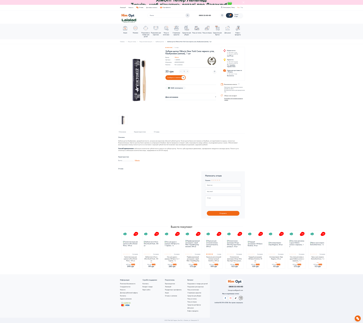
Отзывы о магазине (171, 296)
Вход (233, 7)
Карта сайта (146, 290)
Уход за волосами (193, 290)
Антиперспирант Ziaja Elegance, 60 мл (276, 258)
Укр (242, 7)
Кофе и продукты (192, 311)
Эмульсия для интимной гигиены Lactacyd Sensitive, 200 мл (213, 259)
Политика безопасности (127, 284)
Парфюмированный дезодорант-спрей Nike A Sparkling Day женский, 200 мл (193, 259)
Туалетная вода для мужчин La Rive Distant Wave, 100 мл (130, 259)
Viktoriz (177, 57)
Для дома (190, 308)
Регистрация (226, 7)
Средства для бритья (194, 305)
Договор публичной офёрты (129, 293)
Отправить (223, 213)
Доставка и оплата (151, 7)
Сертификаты (167, 7)
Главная (122, 41)
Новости (131, 7)
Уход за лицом (192, 302)
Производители (170, 284)
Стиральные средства (194, 293)
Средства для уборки (194, 296)
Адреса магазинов (126, 299)
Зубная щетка (160, 41)
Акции (167, 293)
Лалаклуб (123, 7)
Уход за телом (132, 41)
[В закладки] (214, 71)
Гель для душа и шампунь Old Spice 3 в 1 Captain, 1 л (172, 259)
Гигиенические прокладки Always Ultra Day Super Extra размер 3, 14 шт (234, 259)
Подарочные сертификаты (173, 290)
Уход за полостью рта (145, 41)
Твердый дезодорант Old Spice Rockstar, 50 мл (255, 259)
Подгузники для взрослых (195, 287)
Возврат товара (147, 287)
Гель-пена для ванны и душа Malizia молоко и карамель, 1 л (297, 259)
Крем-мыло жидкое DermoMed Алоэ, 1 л (317, 258)
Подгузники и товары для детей (197, 284)
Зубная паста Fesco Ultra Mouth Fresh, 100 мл (151, 259)
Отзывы (141, 7)
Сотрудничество (125, 287)
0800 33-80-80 (205, 15)
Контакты (123, 296)
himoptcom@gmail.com (235, 290)
